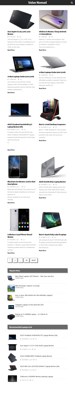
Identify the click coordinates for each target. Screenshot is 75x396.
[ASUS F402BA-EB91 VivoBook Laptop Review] (12, 358)
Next (34, 260)
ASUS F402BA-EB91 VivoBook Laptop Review (36, 356)
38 (26, 260)
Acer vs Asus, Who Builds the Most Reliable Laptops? (34, 295)
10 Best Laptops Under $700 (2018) (21, 77)
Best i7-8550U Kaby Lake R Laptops (52, 235)
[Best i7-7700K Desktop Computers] (51, 110)
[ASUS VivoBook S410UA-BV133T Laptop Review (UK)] (20, 110)
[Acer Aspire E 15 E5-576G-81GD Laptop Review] (12, 347)
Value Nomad (37, 2)
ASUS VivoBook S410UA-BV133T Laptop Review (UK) (38, 335)
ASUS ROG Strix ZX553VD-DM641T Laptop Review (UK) (39, 366)
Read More (11, 50)
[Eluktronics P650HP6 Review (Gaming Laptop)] (12, 378)
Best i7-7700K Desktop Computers (52, 124)
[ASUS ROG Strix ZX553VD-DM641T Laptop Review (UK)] (12, 368)
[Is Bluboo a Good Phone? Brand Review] (20, 220)
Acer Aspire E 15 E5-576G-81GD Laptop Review (37, 346)
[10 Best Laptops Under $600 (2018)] (53, 63)
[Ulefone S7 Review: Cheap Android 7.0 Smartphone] (53, 20)
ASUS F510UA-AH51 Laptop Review (52, 182)
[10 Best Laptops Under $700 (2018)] (22, 65)
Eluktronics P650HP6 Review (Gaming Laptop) (36, 376)
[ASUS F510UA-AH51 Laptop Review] (52, 168)
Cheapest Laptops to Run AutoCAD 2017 (29, 305)
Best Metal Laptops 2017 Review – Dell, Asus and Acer (34, 276)
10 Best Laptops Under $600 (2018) (52, 72)
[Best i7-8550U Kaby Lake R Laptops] (51, 220)
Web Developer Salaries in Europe (27, 286)
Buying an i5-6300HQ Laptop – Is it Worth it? (31, 314)
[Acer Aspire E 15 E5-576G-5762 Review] (22, 20)
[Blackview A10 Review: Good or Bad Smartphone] (18, 168)
